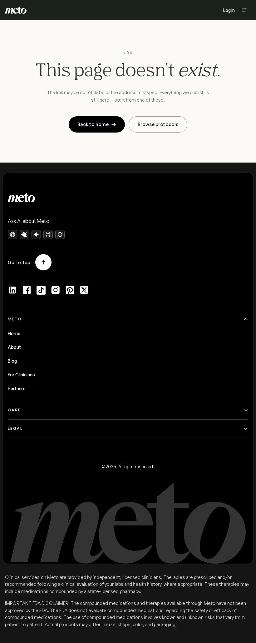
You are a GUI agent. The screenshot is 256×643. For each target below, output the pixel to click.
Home (14, 333)
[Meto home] (16, 10)
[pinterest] (70, 290)
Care (14, 410)
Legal (15, 428)
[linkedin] (12, 290)
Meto (15, 319)
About (14, 347)
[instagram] (55, 290)
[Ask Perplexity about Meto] (48, 234)
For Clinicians (21, 374)
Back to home (93, 124)
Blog (12, 361)
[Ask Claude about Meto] (24, 234)
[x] (84, 290)
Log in (229, 10)
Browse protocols (158, 124)
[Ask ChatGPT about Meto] (12, 234)
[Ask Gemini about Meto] (36, 234)
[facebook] (27, 290)
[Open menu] (244, 10)
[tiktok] (41, 290)
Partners (17, 388)
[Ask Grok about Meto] (60, 234)
